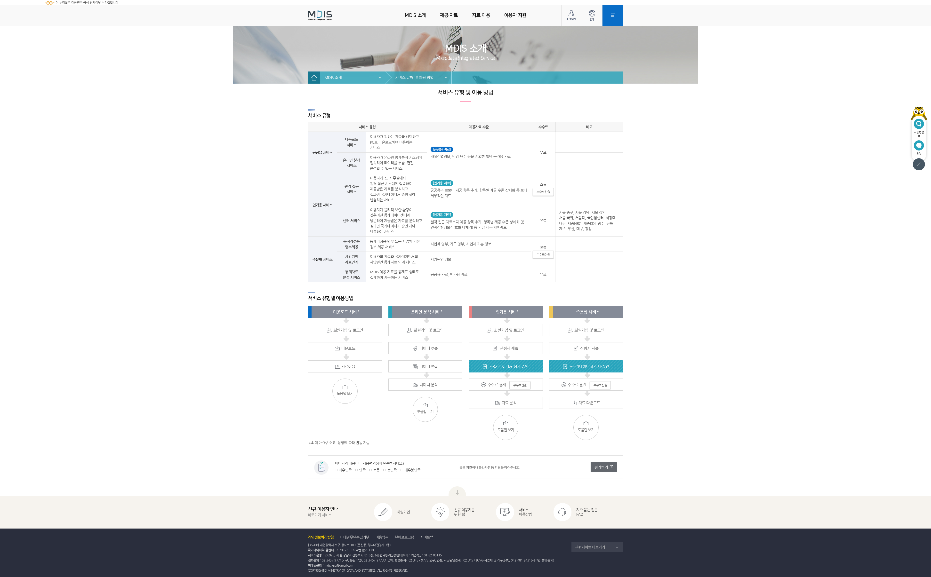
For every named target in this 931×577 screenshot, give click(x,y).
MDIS (332, 15)
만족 (362, 470)
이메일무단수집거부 (354, 537)
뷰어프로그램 (404, 537)
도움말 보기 (345, 393)
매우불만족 (412, 470)
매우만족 (345, 470)
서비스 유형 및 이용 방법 (414, 77)
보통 (376, 470)
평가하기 (601, 467)
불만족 (392, 470)
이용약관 (382, 537)
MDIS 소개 (333, 77)
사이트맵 (426, 537)
